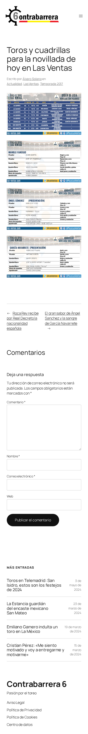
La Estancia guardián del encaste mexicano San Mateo (27, 608)
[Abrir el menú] (80, 16)
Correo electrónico (21, 476)
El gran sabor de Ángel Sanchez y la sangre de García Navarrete (62, 318)
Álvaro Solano (32, 79)
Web (10, 496)
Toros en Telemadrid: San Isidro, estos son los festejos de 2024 (34, 585)
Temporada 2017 (51, 84)
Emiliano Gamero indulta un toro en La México (32, 629)
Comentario (16, 402)
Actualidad (14, 84)
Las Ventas (31, 84)
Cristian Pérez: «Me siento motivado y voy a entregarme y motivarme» (35, 650)
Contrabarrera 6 (37, 683)
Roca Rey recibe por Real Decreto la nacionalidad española (22, 321)
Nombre (13, 456)
